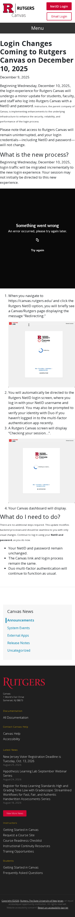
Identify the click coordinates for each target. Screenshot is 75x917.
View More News (14, 813)
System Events (18, 628)
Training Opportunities (18, 851)
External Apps (18, 635)
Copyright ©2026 (10, 900)
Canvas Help (11, 733)
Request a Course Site (19, 835)
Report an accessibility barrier (53, 907)
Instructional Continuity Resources (26, 846)
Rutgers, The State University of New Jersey (41, 900)
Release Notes (18, 643)
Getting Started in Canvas (21, 830)
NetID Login (59, 6)
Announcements (20, 620)
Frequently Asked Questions (23, 873)
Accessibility (11, 739)
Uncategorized (18, 650)
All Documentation (15, 717)
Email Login (59, 16)
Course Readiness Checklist (22, 840)
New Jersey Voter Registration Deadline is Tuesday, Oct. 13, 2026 (32, 758)
